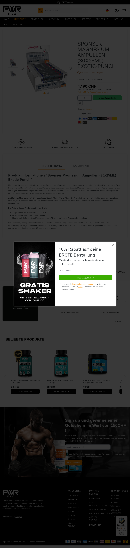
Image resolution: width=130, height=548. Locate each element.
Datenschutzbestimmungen (83, 284)
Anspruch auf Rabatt (85, 278)
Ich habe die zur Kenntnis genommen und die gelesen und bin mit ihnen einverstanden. (84, 287)
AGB (80, 287)
